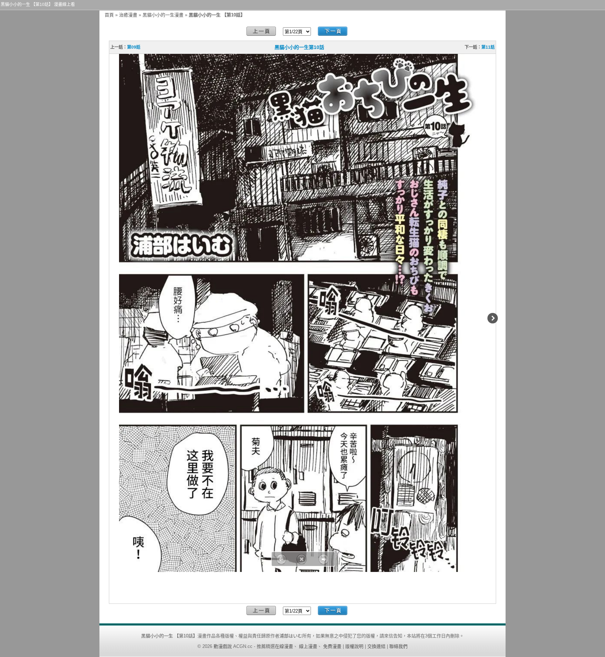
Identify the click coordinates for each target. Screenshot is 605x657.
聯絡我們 (398, 646)
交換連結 (376, 646)
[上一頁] (261, 31)
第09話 (133, 47)
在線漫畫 (284, 646)
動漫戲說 (223, 646)
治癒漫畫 (128, 15)
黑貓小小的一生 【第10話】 (169, 635)
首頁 (109, 15)
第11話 (488, 47)
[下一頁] (332, 31)
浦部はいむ (290, 635)
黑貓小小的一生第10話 (299, 47)
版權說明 (354, 646)
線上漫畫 (308, 646)
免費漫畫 (332, 646)
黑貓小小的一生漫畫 (162, 15)
